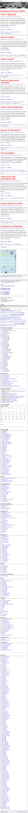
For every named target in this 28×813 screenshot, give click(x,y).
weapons (14, 325)
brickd (3, 579)
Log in (21, 1)
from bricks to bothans (7, 587)
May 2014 (4, 679)
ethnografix (4, 446)
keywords (4, 452)
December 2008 (5, 732)
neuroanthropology (6, 458)
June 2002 (4, 804)
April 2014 (4, 680)
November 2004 (5, 790)
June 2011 (4, 709)
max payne (17, 320)
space (5, 324)
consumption (5, 440)
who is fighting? (8, 14)
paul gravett (5, 479)
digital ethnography (6, 443)
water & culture (5, 470)
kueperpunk (5, 521)
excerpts (4, 147)
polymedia (4, 526)
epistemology (12, 316)
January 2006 (5, 774)
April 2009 (4, 729)
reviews (19, 276)
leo (2, 609)
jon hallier (4, 495)
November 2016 (5, 670)
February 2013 (5, 686)
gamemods (4, 338)
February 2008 (5, 743)
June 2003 (4, 795)
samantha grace (6, 462)
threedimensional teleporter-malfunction (13, 391)
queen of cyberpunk (11, 130)
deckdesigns (5, 585)
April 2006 (4, 770)
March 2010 (4, 725)
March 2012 (4, 700)
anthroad (4, 432)
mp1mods (5, 339)
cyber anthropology (6, 442)
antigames (4, 485)
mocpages (4, 590)
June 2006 (4, 767)
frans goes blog (5, 486)
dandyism (3, 33)
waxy (3, 532)
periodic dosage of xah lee (8, 525)
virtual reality (20, 171)
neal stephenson (6, 554)
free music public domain (8, 625)
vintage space (5, 576)
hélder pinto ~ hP (6, 489)
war (20, 55)
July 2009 (4, 728)
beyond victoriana (6, 645)
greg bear (4, 550)
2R (2, 564)
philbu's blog (5, 459)
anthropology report (7, 435)
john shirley (4, 551)
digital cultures (5, 505)
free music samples (6, 626)
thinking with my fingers (7, 499)
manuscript (4, 351)
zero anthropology (6, 474)
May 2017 (4, 666)
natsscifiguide (5, 611)
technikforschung (6, 467)
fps (16, 316)
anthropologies (5, 433)
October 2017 (5, 661)
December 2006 (5, 760)
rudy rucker (4, 557)
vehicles (3, 325)
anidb (3, 599)
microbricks (4, 589)
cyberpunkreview (6, 546)
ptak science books (6, 527)
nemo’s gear (14, 393)
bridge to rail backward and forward (10, 386)
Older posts (3, 247)
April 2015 (4, 671)
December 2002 (5, 800)
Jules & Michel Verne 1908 (8, 282)
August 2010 (5, 719)
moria (3, 610)
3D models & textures (7, 619)
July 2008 (4, 737)
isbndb (3, 606)
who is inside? (7, 37)
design (22, 315)
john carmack (5, 493)
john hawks (4, 451)
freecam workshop (6, 629)
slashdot (4, 530)
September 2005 (6, 779)
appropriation (4, 312)
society (2, 324)
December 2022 (5, 656)
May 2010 (4, 723)
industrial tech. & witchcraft (8, 517)
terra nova (4, 498)
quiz (14, 32)
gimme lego (4, 588)
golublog (4, 449)
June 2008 (4, 738)
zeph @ (5, 291)
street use (4, 464)
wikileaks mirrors (6, 640)
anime (4, 354)
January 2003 (5, 798)
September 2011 (6, 707)
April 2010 (4, 724)
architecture (10, 312)
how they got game (6, 491)
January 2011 (5, 713)
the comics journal (6, 482)
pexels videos (5, 631)
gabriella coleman (6, 507)
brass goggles (5, 646)
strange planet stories (7, 480)
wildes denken (5, 473)
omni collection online (12, 203)
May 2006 (4, 769)
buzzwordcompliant (6, 515)
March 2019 (4, 658)
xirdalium (6, 811)
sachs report (5, 529)
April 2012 (4, 698)
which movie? (7, 59)
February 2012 (5, 701)
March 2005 (4, 786)
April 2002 (4, 806)
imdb (3, 605)
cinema (3, 55)
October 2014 (5, 674)
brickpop (4, 583)
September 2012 (6, 692)
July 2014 (4, 676)
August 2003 (5, 793)
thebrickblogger (5, 595)
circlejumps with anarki (7, 383)
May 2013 (4, 682)
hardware (4, 344)
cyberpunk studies (6, 545)
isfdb (3, 608)
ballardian (4, 537)
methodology (23, 320)
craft (25, 312)
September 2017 (6, 663)
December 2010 (5, 714)
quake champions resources (9, 378)
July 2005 (4, 781)
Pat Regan (4, 394)
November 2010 (5, 716)
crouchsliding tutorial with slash (9, 381)
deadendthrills (5, 622)
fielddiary (4, 335)
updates (4, 368)
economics (6, 316)
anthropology (5, 329)
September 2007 (6, 749)
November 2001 (5, 807)
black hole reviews (6, 600)
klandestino (4, 567)
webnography (5, 472)
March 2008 (4, 742)
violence (10, 325)
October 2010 (5, 717)
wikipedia (4, 615)
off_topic (4, 360)
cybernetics (3, 103)
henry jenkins (5, 516)
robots (20, 322)
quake (16, 322)
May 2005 (4, 783)
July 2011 (4, 708)
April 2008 (4, 740)
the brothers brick (6, 593)
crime (2, 76)
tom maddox (5, 559)
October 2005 (5, 777)
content (5, 370)
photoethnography (6, 461)
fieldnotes (4, 336)
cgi (16, 312)
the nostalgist (7, 153)
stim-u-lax (7, 390)
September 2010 (6, 718)
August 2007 (5, 750)
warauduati (4, 572)
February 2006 (5, 772)
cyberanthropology (6, 101)
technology (19, 323)
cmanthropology (6, 438)
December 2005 (5, 775)
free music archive (6, 624)
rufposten (4, 571)
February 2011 (5, 712)
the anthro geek (5, 469)
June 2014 (4, 677)
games (3, 343)
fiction (3, 32)
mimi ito (4, 457)
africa (15, 311)
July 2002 (4, 803)
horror (20, 318)
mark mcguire (5, 524)
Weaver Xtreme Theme (23, 811)
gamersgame (5, 488)
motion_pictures (8, 32)
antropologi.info (6, 437)
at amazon (4, 276)
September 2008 (6, 735)
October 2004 (5, 791)
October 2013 (5, 681)
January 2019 (5, 659)
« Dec (2, 424)
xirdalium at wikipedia (12, 226)
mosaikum (4, 568)
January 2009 (5, 730)
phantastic (8, 321)
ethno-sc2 (4, 506)
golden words (6, 349)
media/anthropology (7, 456)
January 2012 (5, 702)
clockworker (5, 647)
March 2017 (4, 669)
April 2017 (4, 668)
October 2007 (5, 748)
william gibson (5, 561)
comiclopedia (5, 603)
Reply (19, 244)
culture (2, 315)
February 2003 (5, 797)
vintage (5, 222)
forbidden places (6, 382)
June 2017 (4, 665)
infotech (3, 320)
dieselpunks (4, 648)
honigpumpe (5, 566)
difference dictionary (7, 650)
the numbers (5, 614)
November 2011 (5, 704)
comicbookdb (5, 601)
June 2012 (4, 696)
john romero (5, 494)
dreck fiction (5, 548)
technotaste (5, 468)
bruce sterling (5, 538)
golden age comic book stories (9, 478)
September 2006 (6, 764)
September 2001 (6, 808)
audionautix (4, 620)
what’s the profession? (12, 107)
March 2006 (4, 771)
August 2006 (5, 765)
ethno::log (4, 444)
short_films (19, 170)
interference (5, 520)
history (15, 318)
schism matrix (5, 558)
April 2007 (4, 755)
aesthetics (10, 311)
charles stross (5, 540)
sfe (2, 613)
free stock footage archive (8, 627)
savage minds (5, 463)
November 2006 (5, 761)
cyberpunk (8, 103)
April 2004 (4, 792)
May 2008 (4, 739)
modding (3, 322)
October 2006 (5, 763)
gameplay (4, 318)
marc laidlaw (5, 553)
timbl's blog (4, 531)
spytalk (3, 639)
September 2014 (6, 675)
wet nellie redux (5, 375)
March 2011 (4, 711)
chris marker (5, 541)
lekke (3, 453)
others (4, 341)
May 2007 (4, 754)
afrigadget (4, 431)
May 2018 (4, 660)
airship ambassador (6, 644)
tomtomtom (5, 500)
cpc (2, 543)
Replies (25, 55)
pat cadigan (4, 556)
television (17, 32)
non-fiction (20, 101)
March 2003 (4, 796)
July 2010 (4, 721)
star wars (8, 324)
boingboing (4, 514)
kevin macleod (5, 630)
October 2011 (5, 706)
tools (3, 367)
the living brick (5, 594)
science (3, 364)
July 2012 (4, 695)
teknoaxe (4, 632)
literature (7, 75)
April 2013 (4, 684)
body (14, 312)
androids (3, 171)
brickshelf (4, 584)
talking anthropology (7, 465)
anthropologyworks (6, 436)
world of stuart (5, 501)
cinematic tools (5, 621)
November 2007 (5, 747)
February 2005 (5, 787)
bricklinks (4, 582)
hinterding (4, 490)
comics (3, 334)
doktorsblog (5, 547)
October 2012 (5, 691)
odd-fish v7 (4, 569)
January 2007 (5, 759)
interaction (9, 320)
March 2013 (4, 685)
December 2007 (5, 745)
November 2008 (5, 733)
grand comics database (7, 604)
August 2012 (5, 693)
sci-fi (12, 103)
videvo (3, 634)
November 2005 (5, 776)
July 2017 (4, 664)
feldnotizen (4, 447)
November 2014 (5, 672)
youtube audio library (7, 635)
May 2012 (4, 697)
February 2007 (5, 758)
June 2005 (4, 782)
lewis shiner (4, 552)
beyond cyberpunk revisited (10, 81)
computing (20, 312)
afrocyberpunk (5, 536)
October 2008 (5, 734)
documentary (6, 356)
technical (5, 371)
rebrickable (4, 592)
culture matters (5, 441)
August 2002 (5, 802)
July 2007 (4, 751)
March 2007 (4, 756)
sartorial (4, 362)
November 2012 (5, 690)
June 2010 (4, 722)
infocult (3, 519)
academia (4, 311)
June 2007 (4, 753)
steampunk (12, 324)
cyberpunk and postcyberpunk (8, 177)
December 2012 (5, 688)
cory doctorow (5, 542)
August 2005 (5, 780)
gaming (10, 318)
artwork (3, 331)
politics (12, 322)
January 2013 (5, 687)
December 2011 (5, 703)
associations (5, 333)
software (4, 365)
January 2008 (5, 744)
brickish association (6, 580)
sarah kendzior (5, 509)
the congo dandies (6, 385)
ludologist (4, 496)
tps (25, 324)
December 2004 (5, 788)
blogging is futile (6, 512)
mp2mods (5, 340)
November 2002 (5, 801)
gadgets (19, 316)
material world (5, 454)
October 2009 (5, 727)
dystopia (12, 171)
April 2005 (4, 785)
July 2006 (4, 766)
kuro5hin (4, 522)
